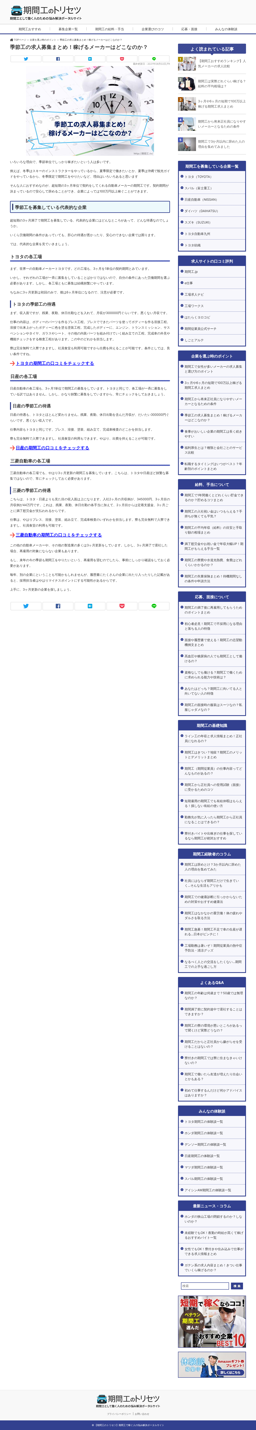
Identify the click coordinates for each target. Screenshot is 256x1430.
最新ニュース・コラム (212, 1205)
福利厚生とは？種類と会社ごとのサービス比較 (213, 450)
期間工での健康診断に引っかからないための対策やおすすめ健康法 (213, 899)
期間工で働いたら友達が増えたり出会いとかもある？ (213, 1076)
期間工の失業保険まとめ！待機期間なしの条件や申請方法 (213, 578)
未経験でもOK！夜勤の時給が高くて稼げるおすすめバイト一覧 (214, 1235)
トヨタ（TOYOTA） (199, 177)
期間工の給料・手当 (109, 29)
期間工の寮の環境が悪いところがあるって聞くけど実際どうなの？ (213, 1027)
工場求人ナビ (194, 294)
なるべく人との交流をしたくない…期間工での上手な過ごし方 (213, 964)
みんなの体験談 (226, 29)
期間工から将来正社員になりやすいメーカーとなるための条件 (213, 401)
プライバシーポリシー (119, 1413)
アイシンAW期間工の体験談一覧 (208, 1190)
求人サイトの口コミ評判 (212, 261)
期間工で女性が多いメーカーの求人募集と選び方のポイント (213, 369)
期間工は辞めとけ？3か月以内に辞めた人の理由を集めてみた (213, 866)
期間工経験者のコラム (212, 854)
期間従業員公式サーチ (201, 329)
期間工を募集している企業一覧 (212, 166)
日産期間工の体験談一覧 (202, 1156)
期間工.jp (191, 272)
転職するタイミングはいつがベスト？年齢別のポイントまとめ (213, 466)
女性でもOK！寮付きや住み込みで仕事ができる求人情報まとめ (214, 1251)
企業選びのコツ (153, 29)
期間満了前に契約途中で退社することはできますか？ (213, 1011)
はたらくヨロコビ (197, 317)
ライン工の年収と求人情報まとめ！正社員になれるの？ (213, 738)
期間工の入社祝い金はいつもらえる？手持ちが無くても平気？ (213, 513)
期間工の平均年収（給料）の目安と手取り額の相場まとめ (213, 530)
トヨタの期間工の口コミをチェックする (55, 363)
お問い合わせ (142, 1413)
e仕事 (189, 283)
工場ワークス (194, 306)
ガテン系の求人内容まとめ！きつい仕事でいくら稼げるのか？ (213, 1267)
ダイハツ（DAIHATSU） (202, 211)
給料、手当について (212, 484)
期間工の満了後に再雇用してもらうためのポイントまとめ (213, 609)
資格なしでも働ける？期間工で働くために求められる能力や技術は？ (213, 674)
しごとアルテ (194, 340)
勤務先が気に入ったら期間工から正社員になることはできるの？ (213, 819)
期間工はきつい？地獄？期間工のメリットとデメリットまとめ (213, 754)
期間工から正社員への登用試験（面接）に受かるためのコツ (213, 787)
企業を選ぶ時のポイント (212, 356)
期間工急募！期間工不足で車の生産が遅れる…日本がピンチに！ (213, 931)
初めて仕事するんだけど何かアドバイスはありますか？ (213, 1092)
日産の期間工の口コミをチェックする (52, 447)
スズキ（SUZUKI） (198, 222)
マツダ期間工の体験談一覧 (204, 1167)
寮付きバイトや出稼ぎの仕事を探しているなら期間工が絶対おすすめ (213, 835)
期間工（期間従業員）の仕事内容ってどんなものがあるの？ (213, 770)
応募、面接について (212, 596)
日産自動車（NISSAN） (202, 199)
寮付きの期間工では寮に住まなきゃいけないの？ (213, 1060)
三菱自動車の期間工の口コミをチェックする (59, 534)
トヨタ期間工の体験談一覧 (204, 1122)
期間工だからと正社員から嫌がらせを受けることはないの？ (213, 1044)
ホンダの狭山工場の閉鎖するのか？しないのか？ (213, 1218)
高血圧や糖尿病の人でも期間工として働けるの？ (213, 658)
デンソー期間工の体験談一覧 (205, 1144)
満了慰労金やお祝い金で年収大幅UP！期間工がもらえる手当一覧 (214, 546)
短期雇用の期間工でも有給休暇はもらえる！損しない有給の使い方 (213, 803)
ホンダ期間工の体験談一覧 (204, 1133)
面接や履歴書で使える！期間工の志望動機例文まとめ (213, 642)
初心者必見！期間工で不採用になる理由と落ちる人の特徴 (213, 626)
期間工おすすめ (30, 29)
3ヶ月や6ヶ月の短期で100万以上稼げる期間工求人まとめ (213, 385)
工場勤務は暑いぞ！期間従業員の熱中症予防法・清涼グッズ (213, 948)
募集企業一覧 (68, 29)
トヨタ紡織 (193, 245)
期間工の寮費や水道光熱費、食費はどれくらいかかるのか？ (213, 562)
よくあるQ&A (212, 982)
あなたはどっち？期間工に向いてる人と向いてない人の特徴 (213, 691)
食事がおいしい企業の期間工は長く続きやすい (213, 433)
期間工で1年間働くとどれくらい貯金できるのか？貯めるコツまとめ (214, 497)
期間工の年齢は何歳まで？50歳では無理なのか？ (214, 995)
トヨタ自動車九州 (197, 234)
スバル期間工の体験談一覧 (204, 1179)
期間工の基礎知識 (212, 725)
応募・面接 (189, 29)
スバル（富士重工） (199, 188)
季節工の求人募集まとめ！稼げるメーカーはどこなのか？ (213, 417)
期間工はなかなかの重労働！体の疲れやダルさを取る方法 (213, 915)
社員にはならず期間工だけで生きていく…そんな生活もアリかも (212, 883)
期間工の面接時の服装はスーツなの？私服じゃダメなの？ (213, 707)
